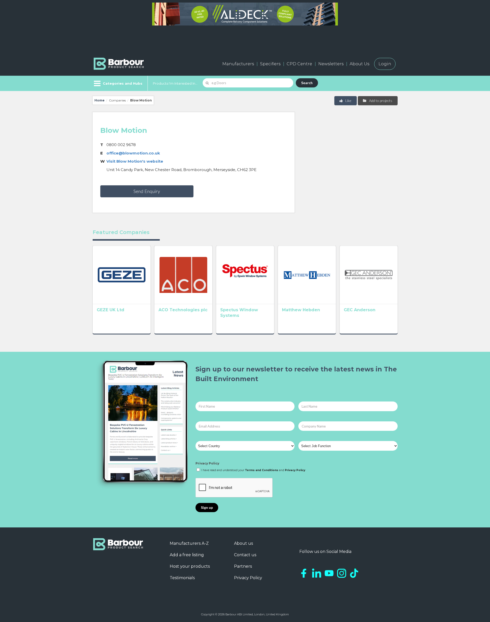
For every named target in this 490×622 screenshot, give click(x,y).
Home (99, 100)
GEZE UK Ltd (110, 309)
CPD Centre (299, 63)
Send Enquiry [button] (146, 191)
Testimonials (182, 577)
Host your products (190, 566)
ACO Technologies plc (182, 309)
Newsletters (331, 63)
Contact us (245, 554)
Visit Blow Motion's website (134, 161)
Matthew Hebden (301, 309)
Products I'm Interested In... (175, 83)
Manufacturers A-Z (189, 543)
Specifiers (270, 63)
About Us (359, 63)
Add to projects (380, 100)
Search (307, 83)
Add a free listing (187, 554)
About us (243, 543)
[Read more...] (122, 275)
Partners (243, 566)
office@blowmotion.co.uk (133, 153)
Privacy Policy (207, 463)
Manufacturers (238, 63)
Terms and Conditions (261, 470)
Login (384, 63)
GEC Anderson (359, 309)
